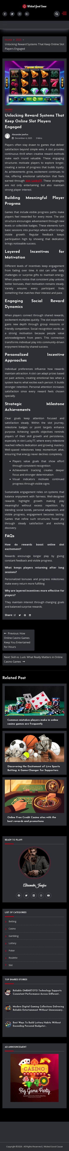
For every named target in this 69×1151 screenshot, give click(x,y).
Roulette (13, 957)
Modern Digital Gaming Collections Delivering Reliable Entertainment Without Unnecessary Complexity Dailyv (38, 1010)
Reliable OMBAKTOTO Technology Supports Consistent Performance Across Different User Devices (37, 994)
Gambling (13, 935)
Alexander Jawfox (20, 134)
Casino (9, 109)
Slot (11, 965)
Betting (12, 921)
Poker (12, 950)
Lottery (12, 943)
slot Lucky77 (34, 180)
